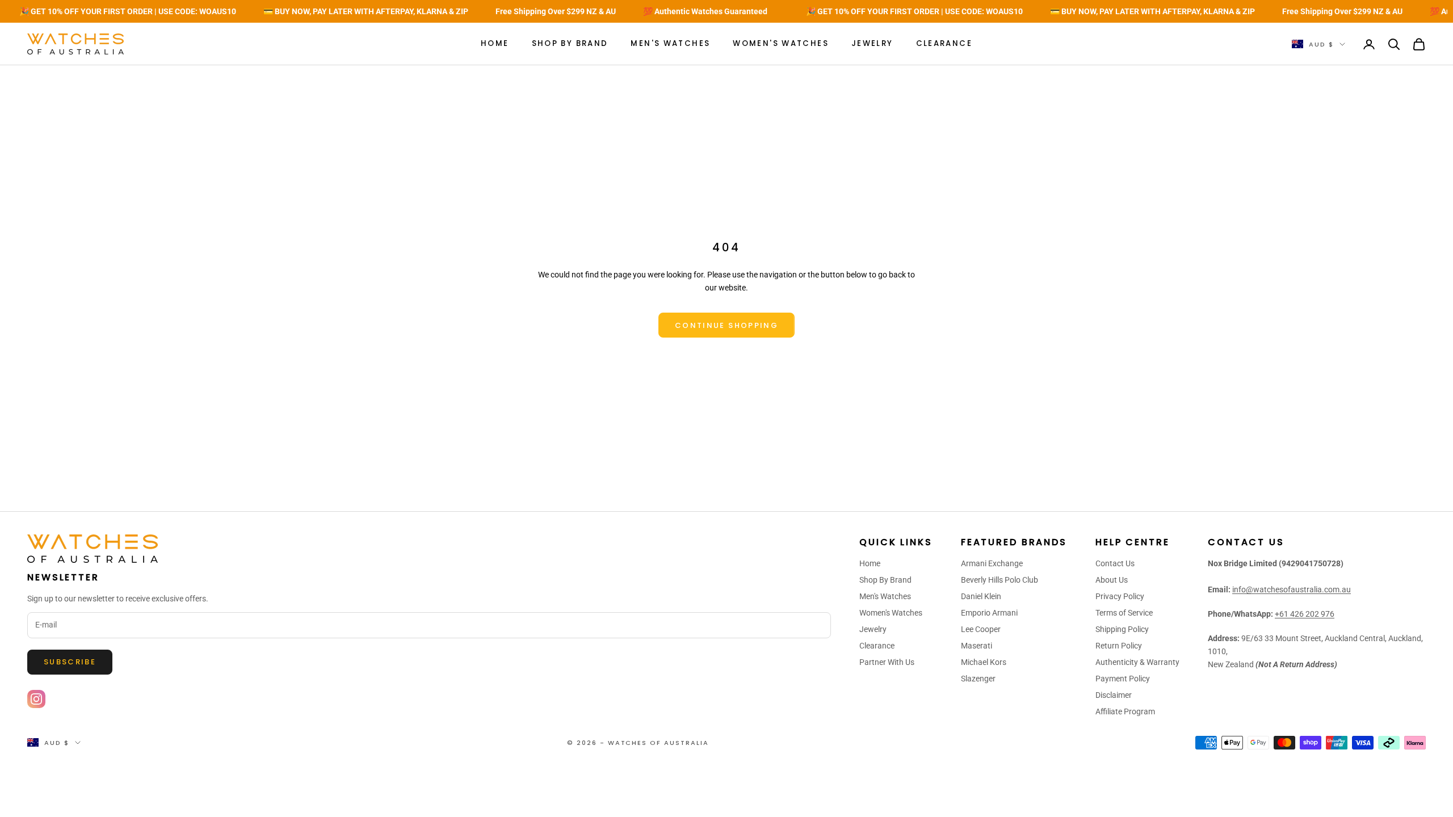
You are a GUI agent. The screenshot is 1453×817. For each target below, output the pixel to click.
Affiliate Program (1125, 711)
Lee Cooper (981, 629)
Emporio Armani (989, 612)
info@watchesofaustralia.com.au (1291, 589)
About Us (1111, 579)
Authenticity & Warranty (1137, 662)
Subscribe (70, 661)
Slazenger (978, 678)
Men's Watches (670, 43)
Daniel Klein (981, 596)
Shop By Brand (570, 43)
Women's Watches (781, 43)
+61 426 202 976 (1304, 613)
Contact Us (1115, 563)
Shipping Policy (1122, 629)
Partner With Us (886, 662)
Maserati (976, 645)
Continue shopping (726, 325)
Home (495, 43)
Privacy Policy (1119, 596)
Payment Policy (1122, 678)
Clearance (944, 43)
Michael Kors (983, 662)
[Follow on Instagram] (36, 699)
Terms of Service (1124, 612)
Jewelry (872, 43)
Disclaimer (1113, 695)
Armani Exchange (992, 563)
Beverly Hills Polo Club (999, 579)
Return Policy (1118, 645)
